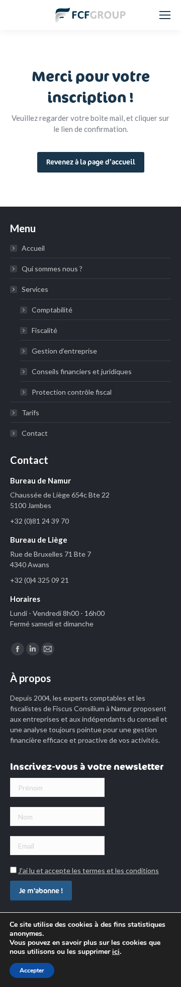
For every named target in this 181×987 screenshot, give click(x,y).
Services (35, 289)
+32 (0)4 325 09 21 (39, 580)
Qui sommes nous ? (52, 268)
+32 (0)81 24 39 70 (39, 521)
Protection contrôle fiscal (72, 392)
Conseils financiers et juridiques (82, 371)
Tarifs (30, 412)
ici (116, 951)
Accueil (33, 248)
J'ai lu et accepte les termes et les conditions (88, 870)
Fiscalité (44, 330)
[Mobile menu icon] (165, 15)
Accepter (32, 970)
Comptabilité (52, 309)
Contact (35, 433)
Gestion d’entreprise (64, 351)
